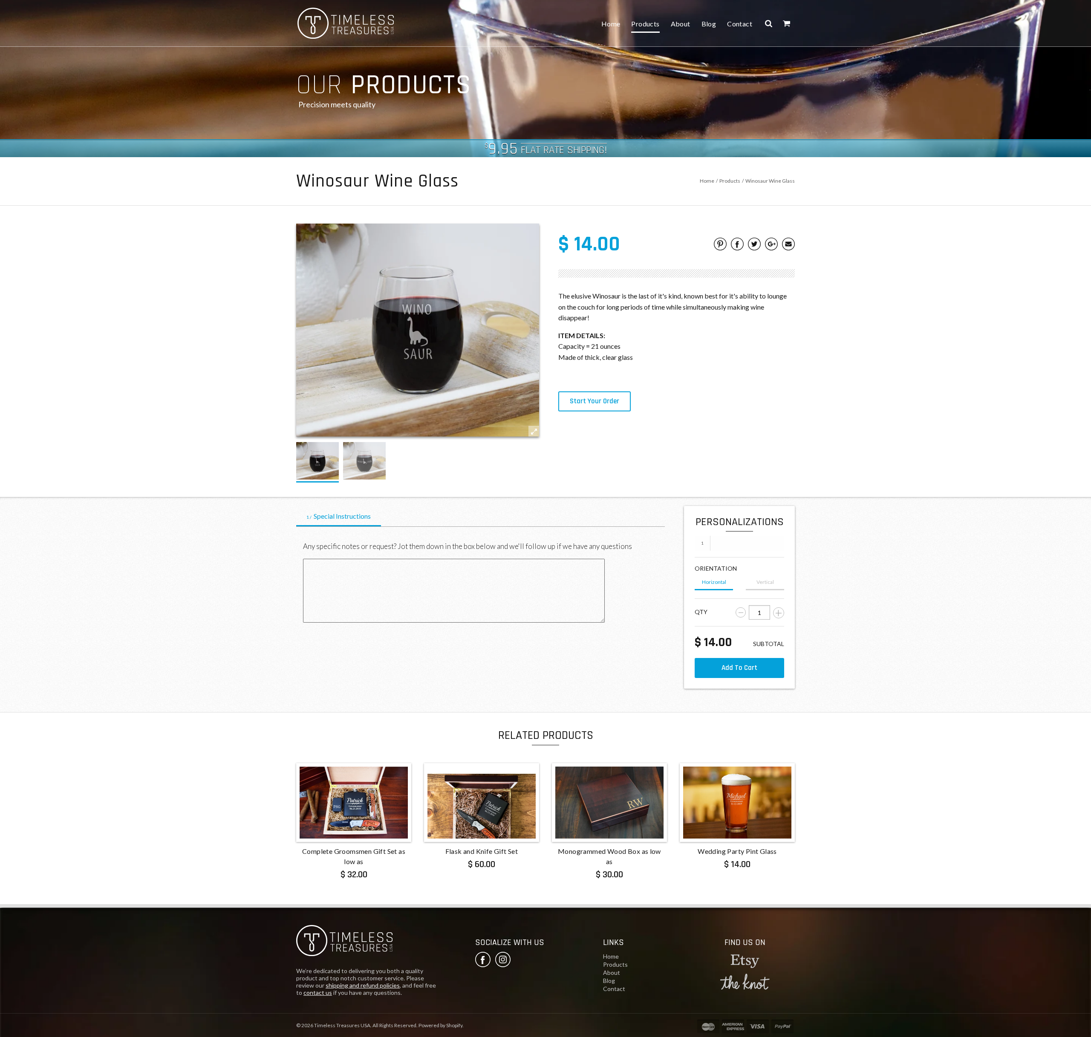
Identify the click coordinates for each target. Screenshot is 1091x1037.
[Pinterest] (720, 245)
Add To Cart (739, 667)
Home (611, 24)
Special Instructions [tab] (338, 516)
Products (645, 24)
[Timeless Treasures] (344, 942)
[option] (317, 461)
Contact (739, 24)
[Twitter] (754, 245)
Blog (708, 24)
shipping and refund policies (363, 985)
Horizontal (714, 582)
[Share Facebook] (737, 245)
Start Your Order (594, 401)
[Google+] (771, 245)
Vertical (765, 582)
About (680, 24)
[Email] (788, 245)
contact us (317, 992)
